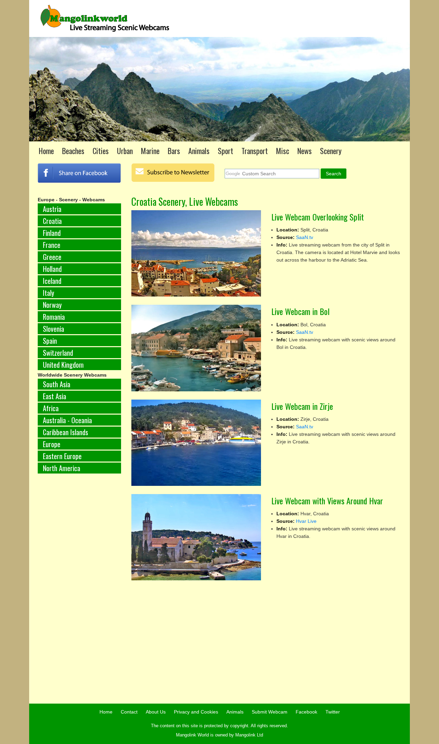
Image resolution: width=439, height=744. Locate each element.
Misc (282, 150)
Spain (50, 341)
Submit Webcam (269, 712)
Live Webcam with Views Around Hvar (327, 500)
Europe (51, 444)
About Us (156, 712)
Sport (225, 150)
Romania (54, 317)
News (304, 150)
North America (61, 468)
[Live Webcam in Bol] (196, 348)
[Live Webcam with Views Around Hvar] (196, 537)
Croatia (52, 221)
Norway (52, 305)
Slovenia (53, 329)
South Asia (56, 384)
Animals (199, 150)
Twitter (332, 712)
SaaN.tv (304, 237)
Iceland (52, 281)
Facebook (306, 712)
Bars (174, 150)
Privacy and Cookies (196, 712)
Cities (101, 150)
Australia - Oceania (67, 420)
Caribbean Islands (65, 432)
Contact (129, 712)
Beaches (73, 150)
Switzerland (58, 353)
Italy (48, 293)
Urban (125, 150)
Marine (150, 150)
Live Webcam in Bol (300, 311)
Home (46, 150)
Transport (254, 150)
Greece (52, 257)
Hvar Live (306, 521)
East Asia (54, 396)
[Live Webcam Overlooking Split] (196, 253)
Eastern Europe (62, 456)
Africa (51, 408)
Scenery (331, 150)
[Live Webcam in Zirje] (196, 443)
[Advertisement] (79, 592)
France (51, 245)
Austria (52, 209)
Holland (52, 269)
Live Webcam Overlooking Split (317, 217)
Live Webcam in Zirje (302, 406)
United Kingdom (63, 365)
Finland (52, 233)
